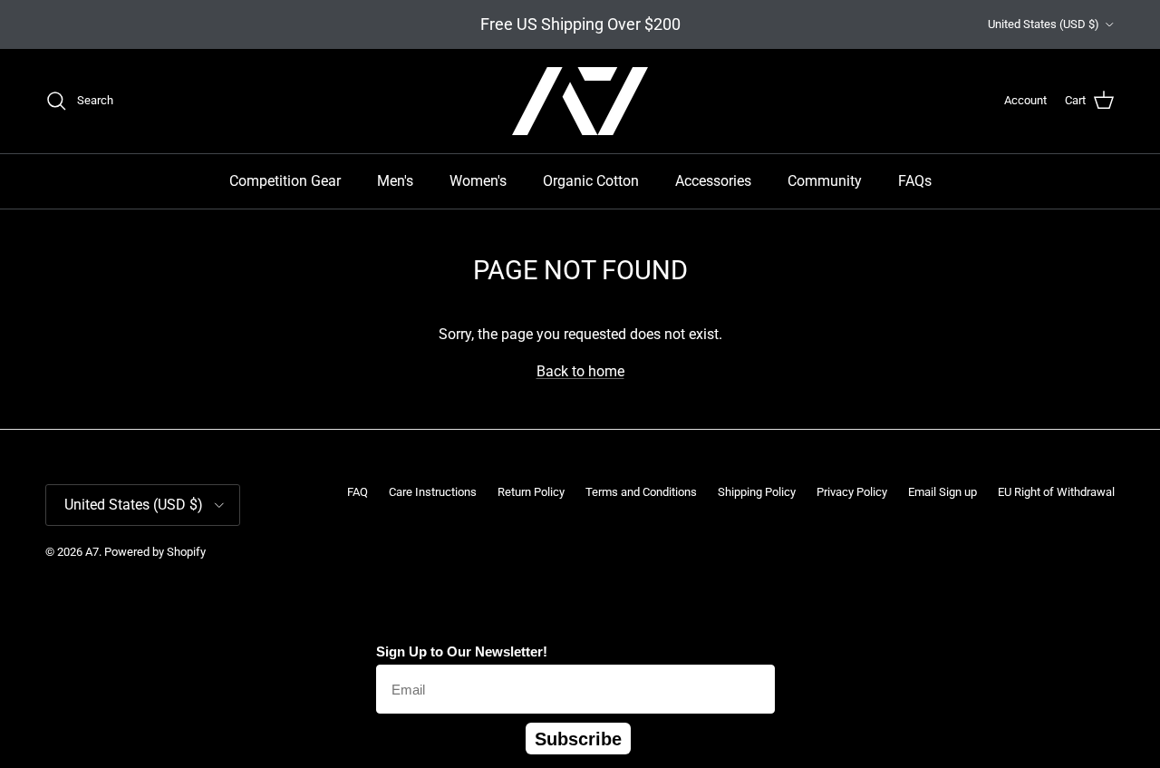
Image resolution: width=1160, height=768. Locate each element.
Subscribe (578, 739)
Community (825, 181)
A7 (92, 552)
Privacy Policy (852, 492)
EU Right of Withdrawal (1056, 492)
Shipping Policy (757, 492)
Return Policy (531, 492)
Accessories (713, 181)
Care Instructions (433, 492)
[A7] (580, 101)
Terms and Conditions (641, 492)
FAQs (915, 181)
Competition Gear (285, 181)
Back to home (580, 371)
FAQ (357, 492)
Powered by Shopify (155, 552)
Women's (478, 181)
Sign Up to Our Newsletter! (461, 651)
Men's (395, 181)
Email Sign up (942, 492)
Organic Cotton (591, 181)
